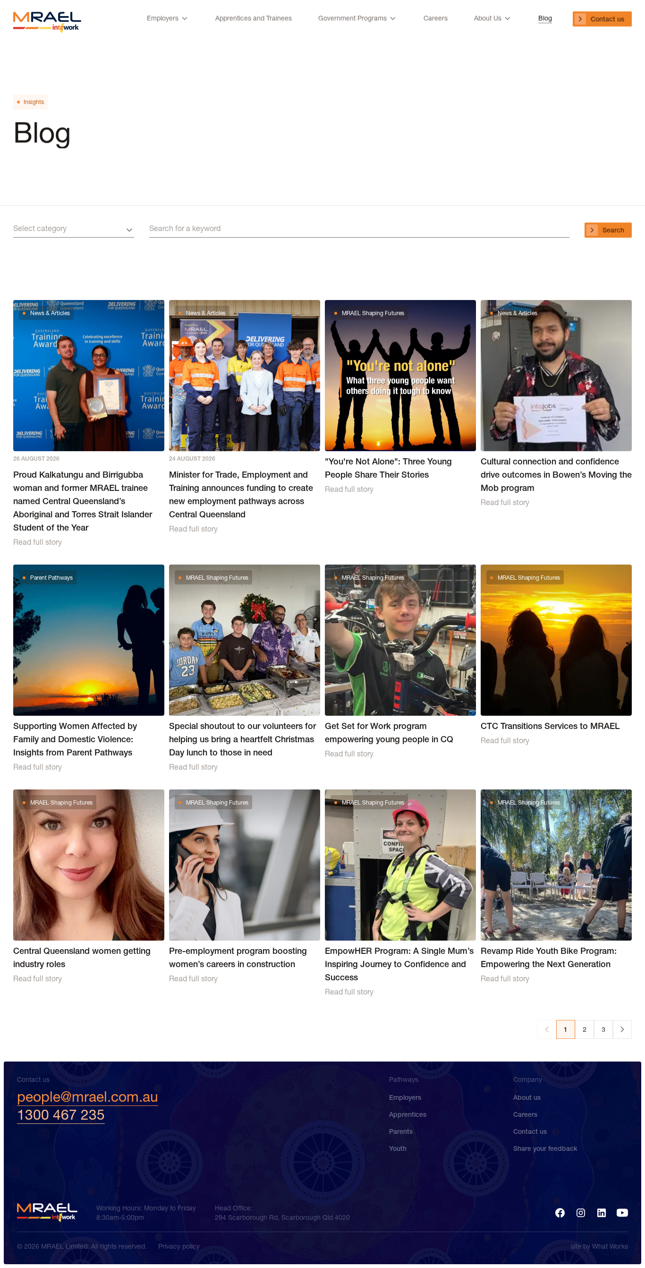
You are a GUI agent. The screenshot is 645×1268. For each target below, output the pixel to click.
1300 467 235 (61, 1115)
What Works (610, 1246)
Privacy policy (179, 1246)
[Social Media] (560, 1212)
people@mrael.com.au (87, 1097)
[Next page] (622, 1029)
